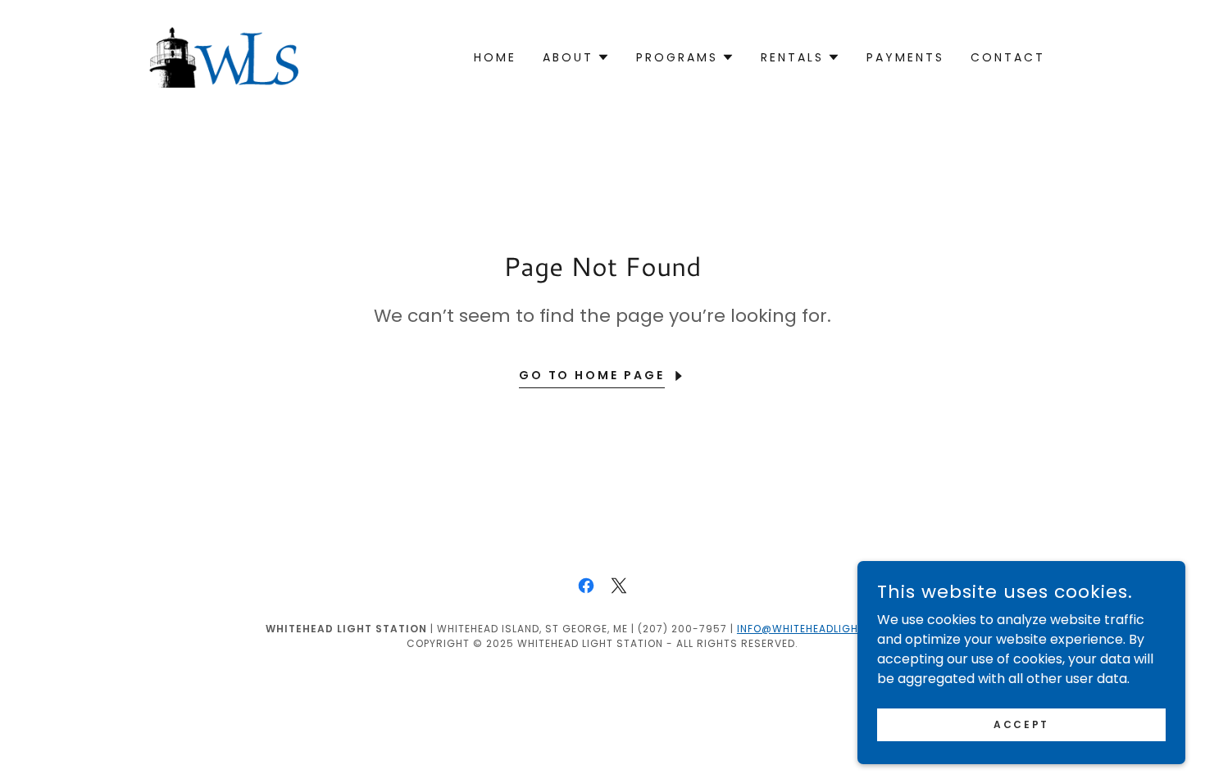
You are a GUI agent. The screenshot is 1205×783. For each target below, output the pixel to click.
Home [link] (495, 57)
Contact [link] (1008, 57)
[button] (576, 57)
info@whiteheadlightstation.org (838, 629)
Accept (1021, 724)
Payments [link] (905, 57)
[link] (224, 56)
